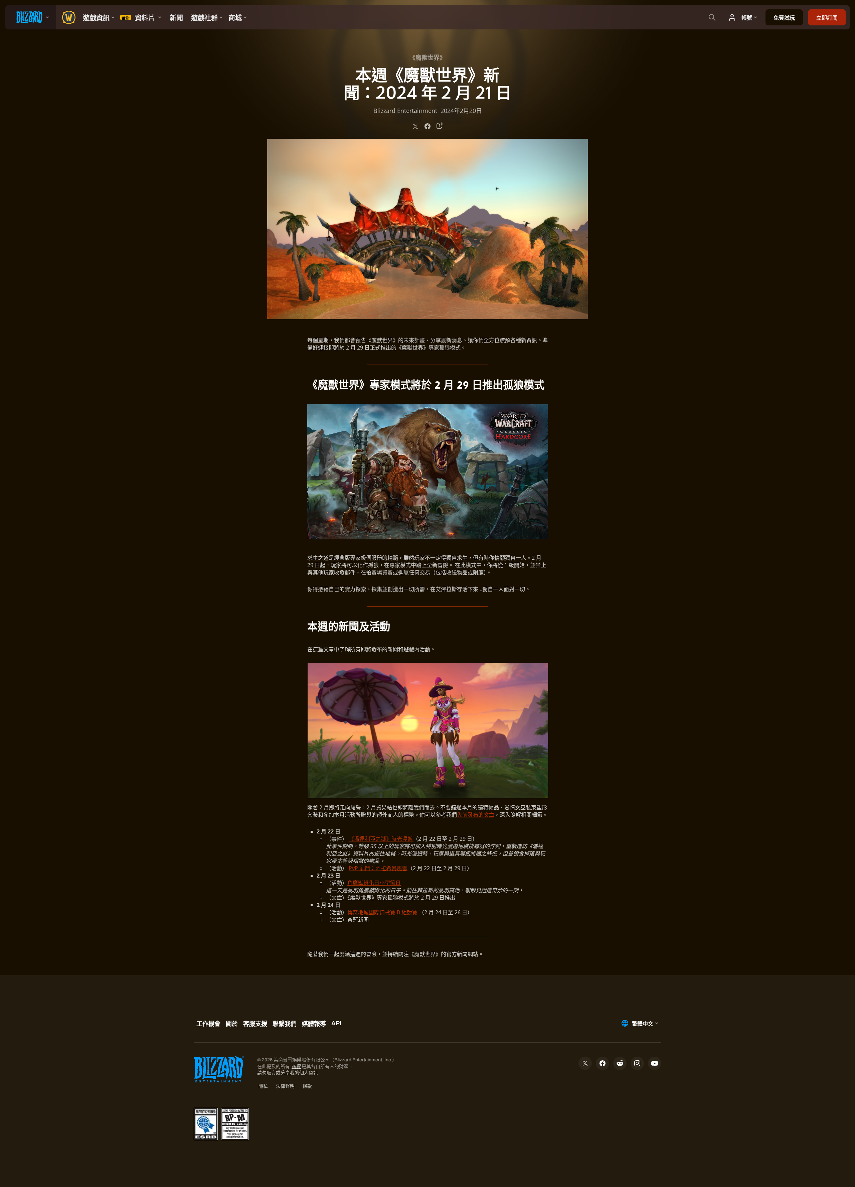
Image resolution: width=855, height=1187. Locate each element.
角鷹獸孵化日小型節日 (374, 883)
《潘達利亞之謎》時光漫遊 (381, 838)
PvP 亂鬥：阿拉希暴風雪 (378, 868)
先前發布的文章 (475, 814)
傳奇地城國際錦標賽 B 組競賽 (382, 912)
